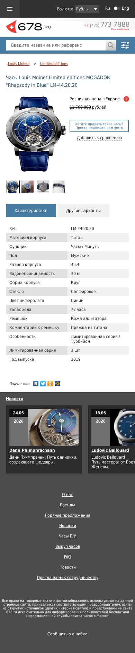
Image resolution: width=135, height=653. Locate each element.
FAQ (67, 556)
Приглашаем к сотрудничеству (67, 577)
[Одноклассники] (50, 382)
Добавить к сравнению (99, 137)
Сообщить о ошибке (67, 634)
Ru (107, 8)
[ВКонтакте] (35, 382)
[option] (13, 187)
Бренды (67, 505)
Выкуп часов (67, 546)
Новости (14, 398)
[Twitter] (43, 382)
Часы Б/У (67, 536)
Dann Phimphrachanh (32, 450)
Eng (125, 8)
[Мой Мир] (57, 382)
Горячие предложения (67, 515)
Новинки (67, 525)
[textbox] (56, 45)
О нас (67, 494)
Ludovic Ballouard (110, 450)
